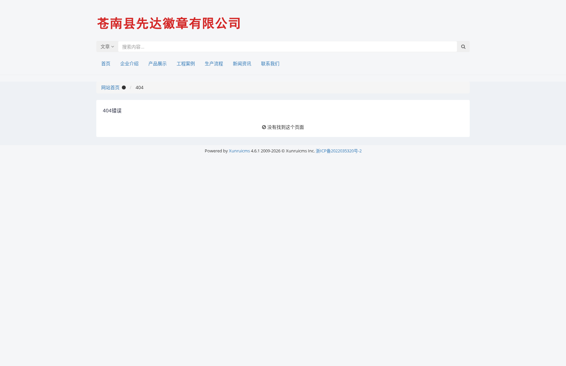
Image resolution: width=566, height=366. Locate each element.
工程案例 (186, 63)
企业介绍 (129, 63)
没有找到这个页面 (285, 127)
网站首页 (110, 87)
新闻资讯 (242, 63)
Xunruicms (239, 151)
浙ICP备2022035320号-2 (339, 151)
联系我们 (270, 63)
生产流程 (214, 63)
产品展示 (157, 63)
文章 (106, 46)
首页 (105, 63)
